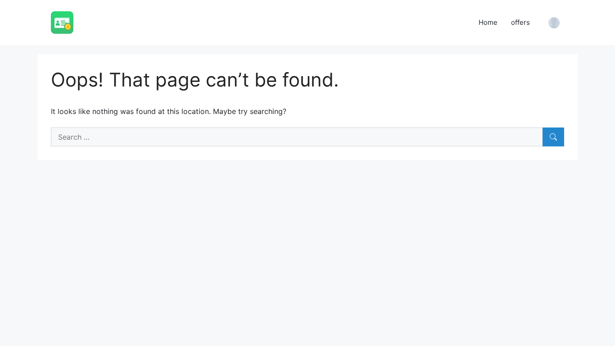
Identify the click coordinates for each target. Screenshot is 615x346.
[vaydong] (62, 21)
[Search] (553, 136)
